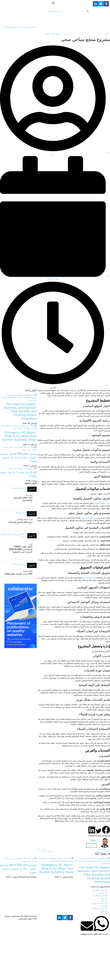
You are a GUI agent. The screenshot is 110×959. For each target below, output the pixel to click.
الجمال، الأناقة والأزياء (19, 27)
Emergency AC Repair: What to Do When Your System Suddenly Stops (19, 436)
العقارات (30, 27)
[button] (53, 3)
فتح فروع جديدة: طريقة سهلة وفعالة (18, 474)
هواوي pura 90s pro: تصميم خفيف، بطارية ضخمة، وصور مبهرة (18, 457)
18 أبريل (32, 514)
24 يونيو (32, 565)
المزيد (5, 27)
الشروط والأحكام (98, 895)
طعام (9, 27)
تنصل (103, 898)
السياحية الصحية (89, 578)
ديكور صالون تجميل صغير (90, 518)
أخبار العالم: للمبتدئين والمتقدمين (22, 498)
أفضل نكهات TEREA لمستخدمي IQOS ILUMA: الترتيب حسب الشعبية (20, 549)
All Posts (91, 845)
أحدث (35, 27)
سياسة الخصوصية (98, 890)
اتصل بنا (102, 893)
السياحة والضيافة (22, 519)
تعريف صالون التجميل (102, 503)
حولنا (103, 901)
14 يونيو (32, 536)
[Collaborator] (20, 647)
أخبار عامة (29, 495)
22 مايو (32, 489)
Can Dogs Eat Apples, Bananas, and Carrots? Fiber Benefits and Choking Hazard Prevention (20, 411)
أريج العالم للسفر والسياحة (20, 522)
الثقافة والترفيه (27, 571)
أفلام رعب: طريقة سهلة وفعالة (18, 573)
